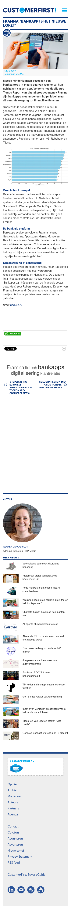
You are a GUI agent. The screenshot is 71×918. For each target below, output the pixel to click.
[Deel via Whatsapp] (35, 333)
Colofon (13, 832)
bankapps (51, 366)
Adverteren (15, 844)
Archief (12, 790)
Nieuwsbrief (16, 850)
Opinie (12, 784)
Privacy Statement (20, 856)
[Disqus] (35, 446)
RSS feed (14, 862)
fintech (31, 367)
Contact (13, 826)
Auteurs (13, 802)
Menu (63, 10)
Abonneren (15, 838)
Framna (15, 367)
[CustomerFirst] (29, 10)
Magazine (14, 796)
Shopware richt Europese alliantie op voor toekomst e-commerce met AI (20, 388)
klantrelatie (50, 373)
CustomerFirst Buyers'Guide (26, 874)
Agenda (13, 814)
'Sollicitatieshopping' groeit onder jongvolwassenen (52, 385)
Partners (13, 808)
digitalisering (25, 372)
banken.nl (16, 305)
